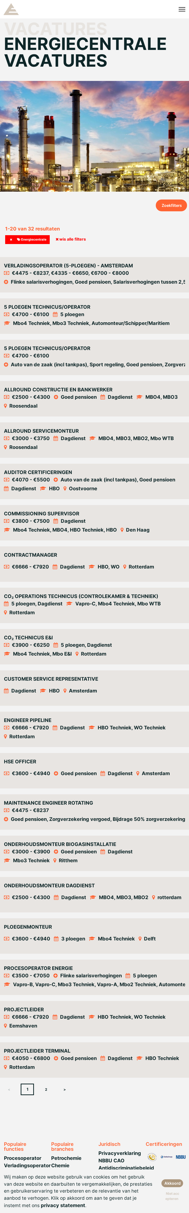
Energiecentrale (33, 239)
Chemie (60, 1165)
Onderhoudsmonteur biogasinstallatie (60, 844)
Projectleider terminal (37, 1050)
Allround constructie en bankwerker (58, 389)
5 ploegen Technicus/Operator (47, 307)
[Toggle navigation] (182, 9)
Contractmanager (30, 555)
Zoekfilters (172, 205)
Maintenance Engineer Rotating (48, 802)
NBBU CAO (111, 1161)
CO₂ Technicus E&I (28, 637)
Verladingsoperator (27, 1165)
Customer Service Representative (51, 678)
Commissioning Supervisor (41, 513)
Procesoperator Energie (38, 968)
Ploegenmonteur (28, 926)
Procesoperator (22, 1158)
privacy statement (63, 1205)
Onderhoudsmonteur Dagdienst (49, 885)
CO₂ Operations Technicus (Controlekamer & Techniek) (81, 596)
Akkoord (172, 1183)
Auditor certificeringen (38, 472)
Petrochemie (66, 1158)
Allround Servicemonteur (41, 431)
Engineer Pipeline (27, 720)
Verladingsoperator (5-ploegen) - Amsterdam (68, 265)
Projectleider (24, 1009)
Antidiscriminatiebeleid (126, 1168)
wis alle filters (72, 239)
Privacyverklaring (119, 1153)
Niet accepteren (172, 1196)
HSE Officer (20, 761)
